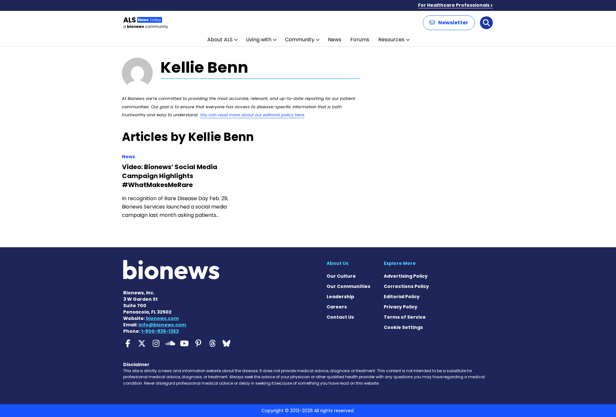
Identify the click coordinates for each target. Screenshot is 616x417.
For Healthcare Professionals (454, 5)
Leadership (340, 296)
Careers (337, 307)
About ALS (220, 39)
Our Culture (341, 276)
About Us (337, 263)
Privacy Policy (400, 307)
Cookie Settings (403, 327)
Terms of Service (405, 317)
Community (299, 39)
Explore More (400, 263)
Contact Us (340, 317)
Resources (391, 39)
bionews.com (162, 318)
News (334, 39)
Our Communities (348, 286)
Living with (258, 39)
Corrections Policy (406, 286)
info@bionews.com (162, 325)
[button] (449, 22)
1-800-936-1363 (160, 331)
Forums (359, 39)
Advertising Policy (406, 276)
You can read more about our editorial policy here (252, 115)
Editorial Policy (402, 296)
